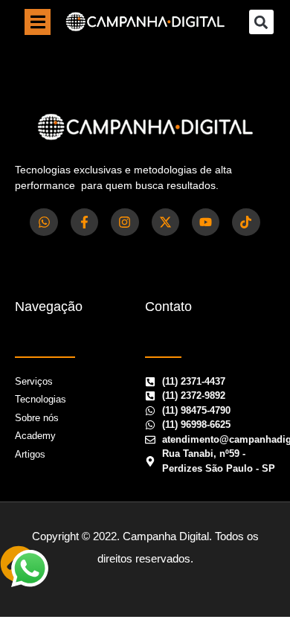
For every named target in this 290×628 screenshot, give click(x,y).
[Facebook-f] (84, 222)
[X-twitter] (165, 222)
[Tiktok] (246, 222)
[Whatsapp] (43, 222)
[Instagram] (124, 222)
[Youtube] (205, 222)
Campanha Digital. (167, 536)
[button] (38, 22)
